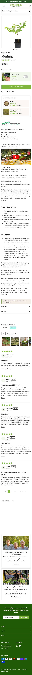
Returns (3, 311)
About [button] (3, 631)
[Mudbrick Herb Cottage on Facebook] (20, 646)
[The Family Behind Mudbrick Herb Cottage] (16, 543)
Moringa (8, 52)
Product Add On (6, 70)
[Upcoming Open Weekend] (16, 577)
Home (2, 52)
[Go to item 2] (15, 341)
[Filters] (3, 333)
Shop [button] (2, 626)
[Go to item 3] (24, 341)
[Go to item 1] (6, 341)
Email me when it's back (16, 87)
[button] (5, 60)
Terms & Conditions (22, 669)
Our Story (16, 564)
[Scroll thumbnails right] (28, 341)
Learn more (14, 79)
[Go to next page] (26, 491)
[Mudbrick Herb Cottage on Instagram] (17, 646)
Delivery (4, 306)
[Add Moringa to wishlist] (13, 505)
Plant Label (15, 75)
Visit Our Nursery (16, 597)
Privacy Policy (4, 671)
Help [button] (2, 636)
